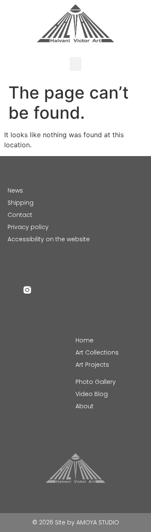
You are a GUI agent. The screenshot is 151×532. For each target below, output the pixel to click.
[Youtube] (43, 290)
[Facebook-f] (11, 290)
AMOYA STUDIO (97, 522)
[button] (75, 64)
